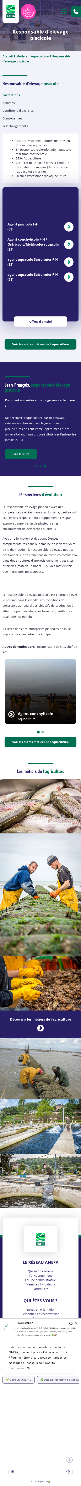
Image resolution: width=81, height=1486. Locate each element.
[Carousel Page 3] (45, 466)
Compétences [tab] (12, 118)
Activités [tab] (8, 103)
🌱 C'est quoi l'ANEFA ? (18, 1379)
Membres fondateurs (40, 1284)
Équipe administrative (40, 1280)
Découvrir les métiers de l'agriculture (40, 1019)
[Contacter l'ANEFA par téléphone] (76, 11)
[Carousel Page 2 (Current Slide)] (42, 732)
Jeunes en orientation (40, 1309)
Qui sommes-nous (40, 1271)
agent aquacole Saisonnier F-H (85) (32, 262)
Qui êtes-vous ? (40, 1300)
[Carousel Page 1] (38, 732)
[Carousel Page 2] (40, 466)
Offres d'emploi (40, 321)
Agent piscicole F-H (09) (22, 227)
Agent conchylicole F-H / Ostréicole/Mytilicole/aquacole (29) (33, 244)
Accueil (7, 56)
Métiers (21, 56)
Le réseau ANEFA (41, 1262)
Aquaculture (40, 56)
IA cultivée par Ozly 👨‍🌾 (40, 1481)
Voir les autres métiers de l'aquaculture (40, 344)
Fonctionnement (40, 1275)
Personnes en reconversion (40, 1314)
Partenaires (41, 1289)
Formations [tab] (11, 95)
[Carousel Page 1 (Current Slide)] (36, 466)
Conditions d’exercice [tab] (18, 111)
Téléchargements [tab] (15, 126)
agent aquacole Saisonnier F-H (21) (32, 277)
